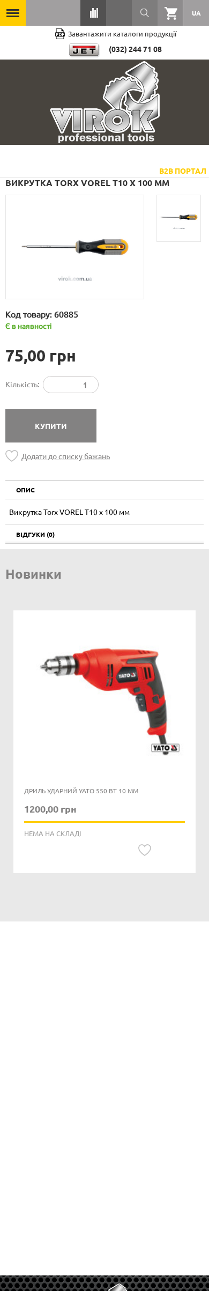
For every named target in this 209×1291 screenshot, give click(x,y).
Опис (25, 489)
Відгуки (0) (35, 534)
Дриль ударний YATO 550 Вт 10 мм (81, 790)
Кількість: (22, 384)
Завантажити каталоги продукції (122, 33)
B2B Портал (182, 170)
